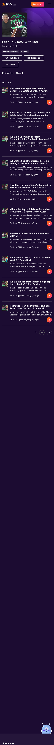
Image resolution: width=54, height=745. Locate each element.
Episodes (8, 73)
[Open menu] (49, 4)
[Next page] (49, 332)
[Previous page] (42, 332)
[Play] (49, 102)
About (19, 73)
